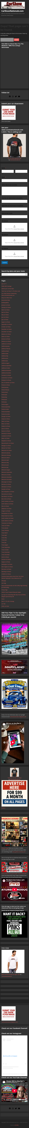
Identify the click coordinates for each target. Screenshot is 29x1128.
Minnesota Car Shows (7, 450)
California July (5, 360)
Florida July (4, 402)
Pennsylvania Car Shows (7, 513)
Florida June (4, 399)
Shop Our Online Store (7, 297)
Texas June (4, 540)
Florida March (5, 392)
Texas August (5, 545)
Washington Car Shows (7, 564)
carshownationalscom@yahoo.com (18, 716)
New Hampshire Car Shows (8, 491)
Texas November (6, 552)
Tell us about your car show (9, 185)
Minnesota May (5, 462)
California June (5, 358)
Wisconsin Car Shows (6, 569)
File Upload (5, 221)
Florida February (5, 389)
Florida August (5, 404)
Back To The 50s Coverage (8, 601)
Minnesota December (7, 479)
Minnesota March (6, 457)
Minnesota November (7, 477)
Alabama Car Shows (6, 334)
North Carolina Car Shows (7, 501)
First (3, 173)
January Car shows (6, 305)
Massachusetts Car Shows (8, 443)
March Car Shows (6, 310)
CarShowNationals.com (12, 11)
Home (3, 599)
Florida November (6, 411)
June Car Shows (5, 317)
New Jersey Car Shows (7, 494)
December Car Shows (7, 331)
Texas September (6, 547)
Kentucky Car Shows (6, 433)
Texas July (4, 542)
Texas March (5, 532)
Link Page (4, 583)
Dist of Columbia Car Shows (8, 382)
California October (6, 368)
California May (5, 356)
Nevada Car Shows (6, 489)
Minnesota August (6, 469)
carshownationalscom (14, 1073)
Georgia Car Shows (6, 416)
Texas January (5, 528)
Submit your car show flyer (8, 288)
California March (5, 351)
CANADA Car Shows (6, 574)
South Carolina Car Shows (7, 518)
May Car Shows (5, 314)
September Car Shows (7, 324)
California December (6, 373)
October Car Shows (6, 326)
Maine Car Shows (6, 438)
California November (6, 370)
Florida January (5, 387)
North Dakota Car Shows (7, 503)
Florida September (6, 406)
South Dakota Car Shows (7, 520)
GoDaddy (17, 1125)
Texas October (5, 549)
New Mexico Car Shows (7, 496)
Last (16, 173)
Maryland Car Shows (6, 440)
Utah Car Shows (5, 557)
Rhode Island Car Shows (7, 515)
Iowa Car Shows (5, 428)
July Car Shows (5, 319)
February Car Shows (6, 307)
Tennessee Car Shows (7, 523)
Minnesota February (6, 455)
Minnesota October (6, 474)
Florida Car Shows (6, 385)
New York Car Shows (6, 499)
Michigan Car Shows (6, 445)
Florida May (4, 397)
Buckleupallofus (5, 302)
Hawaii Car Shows (6, 419)
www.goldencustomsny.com (19, 851)
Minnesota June (5, 465)
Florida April (4, 394)
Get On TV (4, 283)
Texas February (5, 530)
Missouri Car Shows (6, 448)
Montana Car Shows (6, 484)
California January (6, 346)
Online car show (5, 606)
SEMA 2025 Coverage (6, 286)
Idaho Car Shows (5, 421)
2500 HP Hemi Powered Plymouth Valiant (11, 592)
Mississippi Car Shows (7, 482)
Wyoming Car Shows (6, 571)
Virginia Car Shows (6, 562)
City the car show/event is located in (12, 198)
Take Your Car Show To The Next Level (11, 291)
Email (4, 177)
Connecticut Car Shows (7, 377)
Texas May (4, 537)
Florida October (5, 409)
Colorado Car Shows (6, 375)
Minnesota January (6, 452)
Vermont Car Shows (6, 559)
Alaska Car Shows (6, 336)
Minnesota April (5, 460)
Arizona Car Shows (6, 339)
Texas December (6, 554)
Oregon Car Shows (6, 511)
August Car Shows (6, 322)
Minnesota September (7, 472)
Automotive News (6, 300)
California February (6, 348)
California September (6, 365)
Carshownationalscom (15, 159)
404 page (4, 580)
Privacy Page (4, 590)
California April (5, 353)
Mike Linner (5, 1073)
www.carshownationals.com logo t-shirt (11, 974)
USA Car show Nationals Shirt (14, 158)
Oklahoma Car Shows (6, 508)
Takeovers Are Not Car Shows (14, 778)
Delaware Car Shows (6, 380)
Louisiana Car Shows (6, 436)
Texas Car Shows (6, 525)
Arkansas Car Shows (6, 341)
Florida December (6, 414)
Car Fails (3, 603)
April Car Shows (5, 312)
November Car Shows (7, 329)
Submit (5, 262)
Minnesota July (5, 467)
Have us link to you (7, 213)
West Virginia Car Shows (7, 566)
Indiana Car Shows (6, 426)
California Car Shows (6, 343)
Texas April (4, 535)
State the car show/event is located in (12, 205)
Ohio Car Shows (5, 506)
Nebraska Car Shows (6, 486)
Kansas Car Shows (6, 431)
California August (5, 363)
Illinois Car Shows (6, 423)
